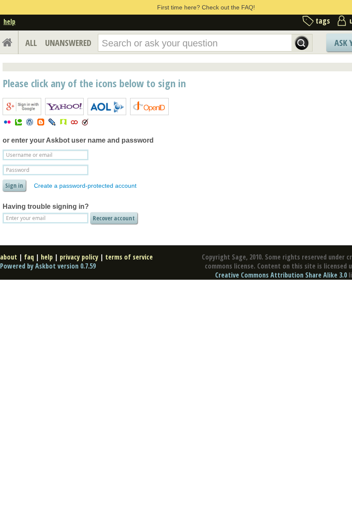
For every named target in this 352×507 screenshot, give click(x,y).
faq (29, 257)
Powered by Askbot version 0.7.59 (48, 266)
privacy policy (79, 257)
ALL (31, 43)
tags (323, 20)
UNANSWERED (68, 43)
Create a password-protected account (85, 185)
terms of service (129, 257)
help (9, 21)
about (8, 257)
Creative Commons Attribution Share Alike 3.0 (281, 275)
